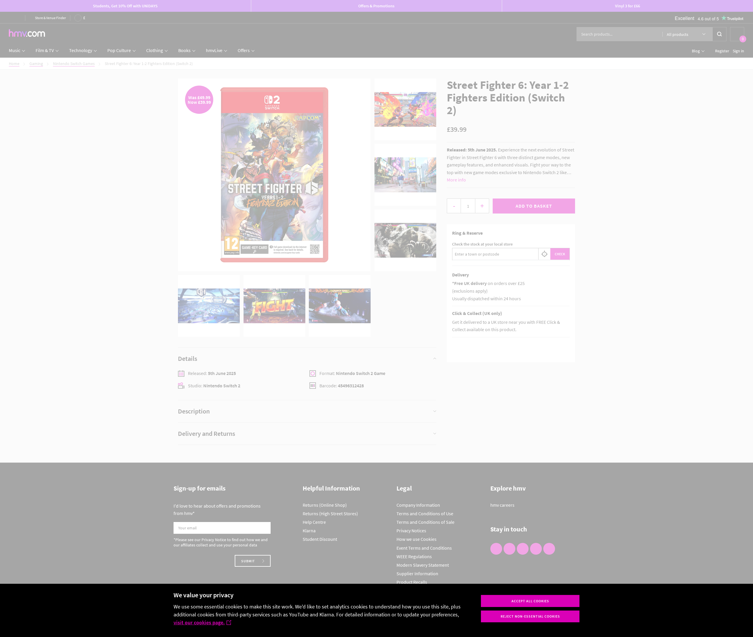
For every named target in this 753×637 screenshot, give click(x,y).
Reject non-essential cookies (530, 616)
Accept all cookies (530, 601)
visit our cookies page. (199, 622)
